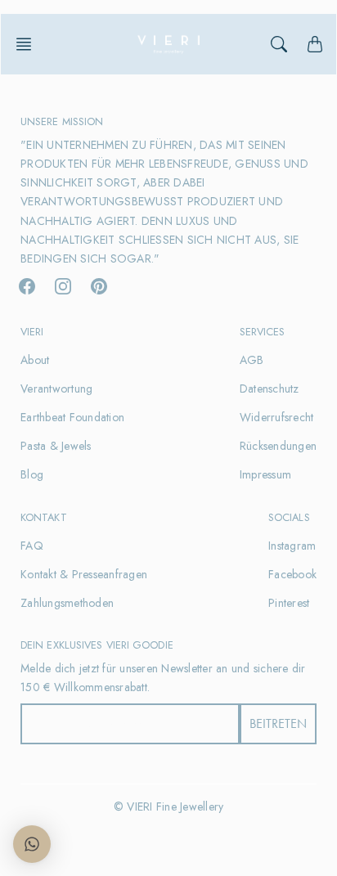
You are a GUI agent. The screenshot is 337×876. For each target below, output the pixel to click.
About (34, 360)
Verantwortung (56, 388)
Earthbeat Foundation (72, 417)
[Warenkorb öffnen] (315, 44)
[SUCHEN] (279, 44)
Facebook (292, 574)
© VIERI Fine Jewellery (169, 806)
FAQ (31, 545)
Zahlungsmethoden (67, 603)
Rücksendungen (278, 446)
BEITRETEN (278, 723)
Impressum (265, 474)
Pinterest (288, 603)
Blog (31, 474)
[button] (28, 44)
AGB (252, 360)
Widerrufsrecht (277, 417)
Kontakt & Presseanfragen (83, 574)
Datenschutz (269, 388)
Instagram (292, 545)
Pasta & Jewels (56, 446)
